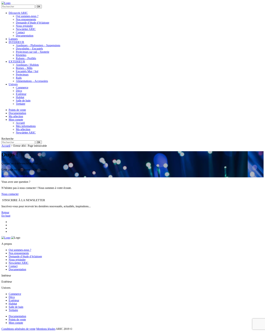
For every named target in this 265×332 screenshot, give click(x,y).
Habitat (20, 97)
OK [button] (38, 6)
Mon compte (16, 322)
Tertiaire (20, 103)
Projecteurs (22, 74)
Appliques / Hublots (27, 64)
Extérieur (21, 94)
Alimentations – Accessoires (32, 81)
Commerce (22, 87)
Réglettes (21, 55)
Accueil (5, 145)
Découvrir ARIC (18, 12)
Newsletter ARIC (26, 29)
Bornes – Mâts (24, 68)
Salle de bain (23, 100)
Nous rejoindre (24, 25)
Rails (19, 77)
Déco (19, 90)
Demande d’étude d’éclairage (32, 22)
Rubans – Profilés (26, 58)
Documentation (24, 35)
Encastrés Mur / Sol (27, 71)
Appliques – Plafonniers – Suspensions (38, 45)
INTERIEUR (16, 42)
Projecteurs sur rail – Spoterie (32, 51)
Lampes (13, 38)
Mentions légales (45, 328)
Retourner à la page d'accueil (17, 175)
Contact (20, 32)
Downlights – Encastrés (29, 48)
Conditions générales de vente (18, 328)
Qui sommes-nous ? (27, 16)
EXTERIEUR (17, 61)
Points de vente (17, 319)
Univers (13, 84)
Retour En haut (5, 214)
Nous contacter (10, 194)
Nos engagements (26, 19)
